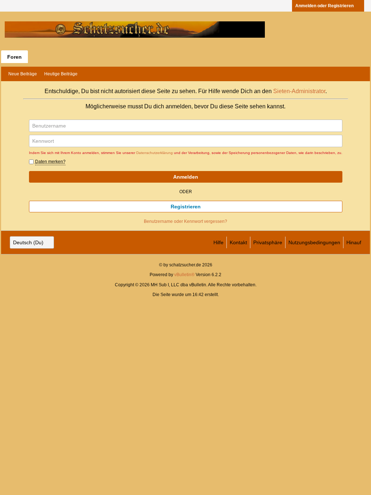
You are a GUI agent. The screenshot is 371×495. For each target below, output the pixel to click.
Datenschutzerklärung (154, 153)
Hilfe (218, 242)
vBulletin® (184, 274)
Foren (14, 57)
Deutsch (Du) (28, 242)
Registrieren (186, 206)
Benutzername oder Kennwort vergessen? (185, 221)
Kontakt (238, 242)
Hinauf (353, 242)
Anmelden (185, 177)
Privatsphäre (267, 242)
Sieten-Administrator (299, 91)
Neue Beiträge (22, 73)
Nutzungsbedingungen (314, 242)
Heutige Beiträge (61, 73)
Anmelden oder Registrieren (324, 5)
